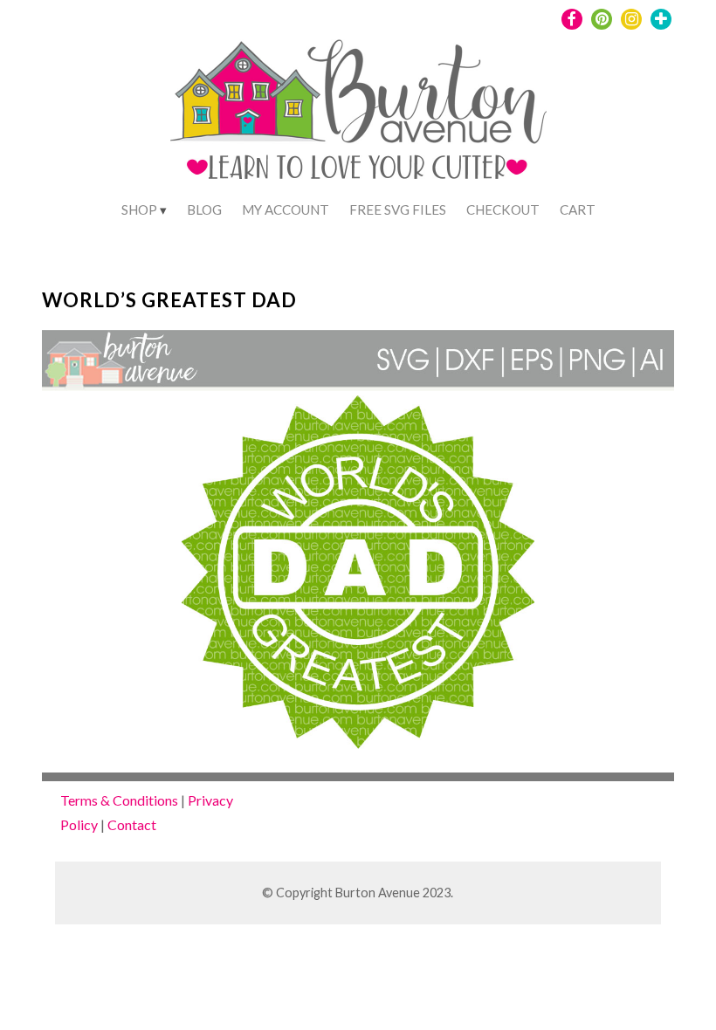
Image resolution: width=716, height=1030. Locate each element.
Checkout (503, 209)
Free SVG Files (397, 209)
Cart (578, 209)
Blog (204, 209)
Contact (131, 824)
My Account (285, 209)
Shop (139, 209)
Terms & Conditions (119, 800)
